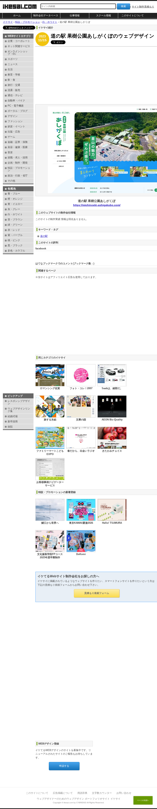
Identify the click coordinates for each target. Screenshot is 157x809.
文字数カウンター (102, 793)
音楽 (10, 152)
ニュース (13, 64)
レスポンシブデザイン (19, 402)
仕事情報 (75, 15)
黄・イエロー (15, 204)
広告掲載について (63, 793)
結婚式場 (13, 416)
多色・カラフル (16, 250)
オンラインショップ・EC (18, 52)
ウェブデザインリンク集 (19, 410)
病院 (10, 426)
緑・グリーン (15, 224)
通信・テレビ (15, 95)
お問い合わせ (123, 793)
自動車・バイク (16, 100)
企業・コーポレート (19, 41)
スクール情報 (103, 15)
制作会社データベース (45, 15)
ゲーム (11, 136)
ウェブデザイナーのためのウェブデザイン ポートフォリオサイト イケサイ (78, 798)
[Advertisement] (18, 264)
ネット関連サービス (19, 46)
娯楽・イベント (16, 126)
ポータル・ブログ (18, 110)
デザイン (13, 116)
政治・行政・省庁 (18, 175)
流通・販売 (14, 90)
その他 (11, 180)
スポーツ (13, 59)
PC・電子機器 (16, 105)
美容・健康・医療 (18, 147)
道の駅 (44, 236)
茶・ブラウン (15, 219)
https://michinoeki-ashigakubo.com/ (96, 205)
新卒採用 (13, 421)
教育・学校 (14, 74)
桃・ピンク (14, 240)
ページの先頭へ (143, 800)
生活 (10, 69)
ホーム (17, 15)
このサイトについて (132, 15)
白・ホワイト (15, 214)
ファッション (15, 121)
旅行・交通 (14, 85)
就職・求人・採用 (18, 157)
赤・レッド (14, 229)
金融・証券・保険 (18, 142)
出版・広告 (14, 131)
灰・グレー (14, 209)
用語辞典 (82, 793)
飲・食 (11, 79)
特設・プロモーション (19, 169)
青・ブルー (14, 193)
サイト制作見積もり (143, 6)
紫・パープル (15, 235)
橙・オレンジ (15, 198)
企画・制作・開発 (18, 162)
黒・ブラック (15, 245)
